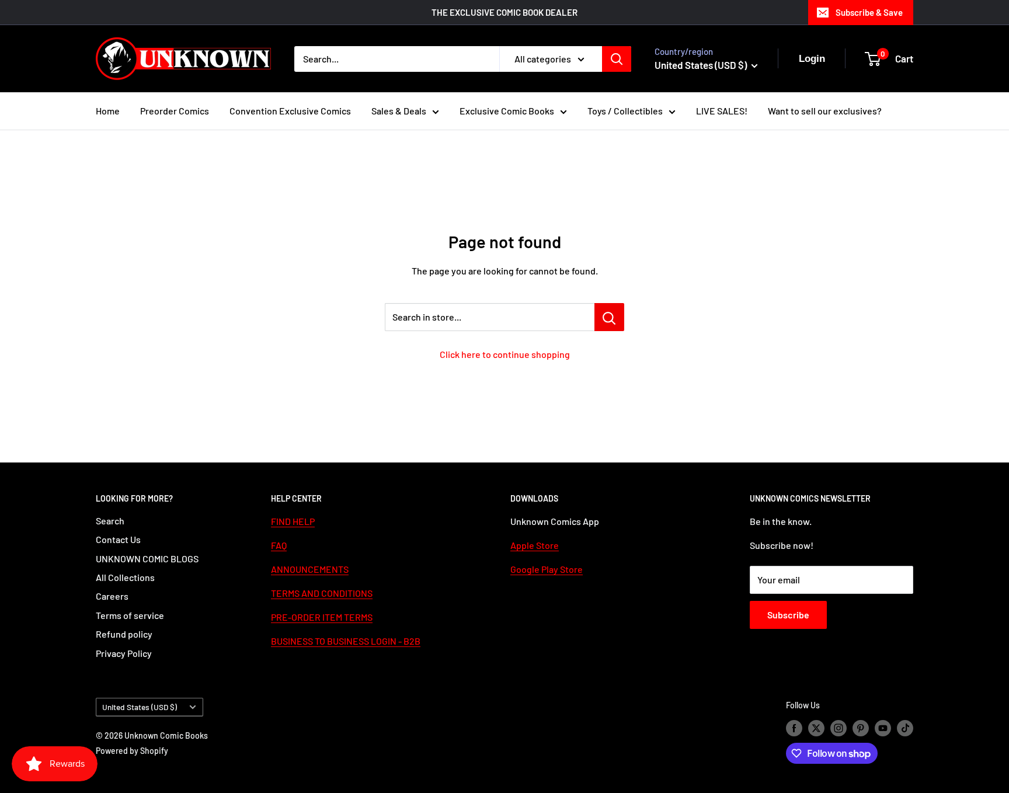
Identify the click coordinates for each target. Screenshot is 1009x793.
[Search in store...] (609, 317)
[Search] (616, 59)
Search (110, 520)
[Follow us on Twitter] (816, 727)
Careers (112, 595)
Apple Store (534, 545)
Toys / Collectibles (625, 110)
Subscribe (788, 614)
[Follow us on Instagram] (838, 727)
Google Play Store (546, 569)
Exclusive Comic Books (507, 110)
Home (108, 110)
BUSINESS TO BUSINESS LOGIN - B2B (345, 640)
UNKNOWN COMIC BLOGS (147, 558)
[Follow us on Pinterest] (861, 727)
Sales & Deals (398, 110)
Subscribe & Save (869, 12)
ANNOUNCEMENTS (310, 569)
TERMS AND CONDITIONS (322, 593)
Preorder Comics (174, 110)
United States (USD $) (139, 707)
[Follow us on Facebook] (794, 727)
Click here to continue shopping (505, 354)
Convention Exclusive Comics (290, 110)
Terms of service (130, 615)
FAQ (279, 545)
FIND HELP (293, 521)
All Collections (125, 577)
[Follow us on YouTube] (883, 727)
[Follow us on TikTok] (905, 727)
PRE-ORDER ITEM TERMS (322, 616)
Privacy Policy (124, 653)
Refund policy (124, 633)
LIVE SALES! (721, 110)
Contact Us (118, 539)
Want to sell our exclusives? (825, 110)
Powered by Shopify (132, 751)
